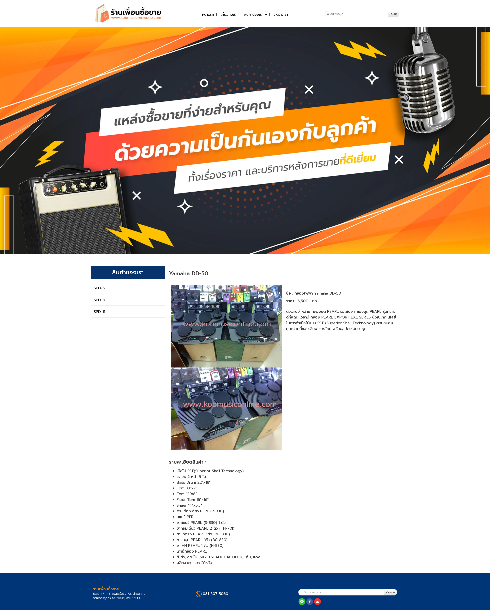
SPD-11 (99, 311)
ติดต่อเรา (281, 14)
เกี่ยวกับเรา (229, 14)
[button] (37, 140)
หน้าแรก (208, 14)
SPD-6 (99, 288)
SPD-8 (99, 300)
